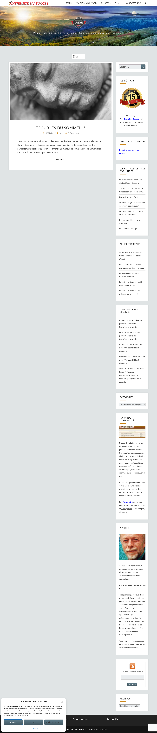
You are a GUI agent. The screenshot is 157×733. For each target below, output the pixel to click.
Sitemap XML (112, 719)
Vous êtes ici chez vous (87, 3)
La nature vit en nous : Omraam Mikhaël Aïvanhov (130, 347)
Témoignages (66, 719)
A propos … (106, 3)
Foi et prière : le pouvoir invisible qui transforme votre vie (130, 323)
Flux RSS (119, 3)
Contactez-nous (133, 3)
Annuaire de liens (80, 719)
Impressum (34, 728)
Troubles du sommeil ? (60, 128)
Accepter (13, 722)
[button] (62, 701)
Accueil (69, 3)
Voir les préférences (53, 722)
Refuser (33, 722)
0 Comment (73, 133)
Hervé (62, 133)
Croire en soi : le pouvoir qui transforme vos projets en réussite (130, 255)
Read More (61, 159)
